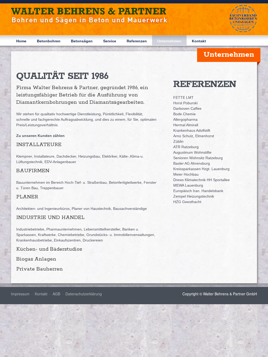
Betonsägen (82, 41)
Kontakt (199, 41)
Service (109, 41)
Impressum (20, 293)
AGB (56, 293)
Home (21, 41)
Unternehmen (169, 41)
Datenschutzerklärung (83, 293)
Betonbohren (48, 41)
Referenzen (137, 41)
